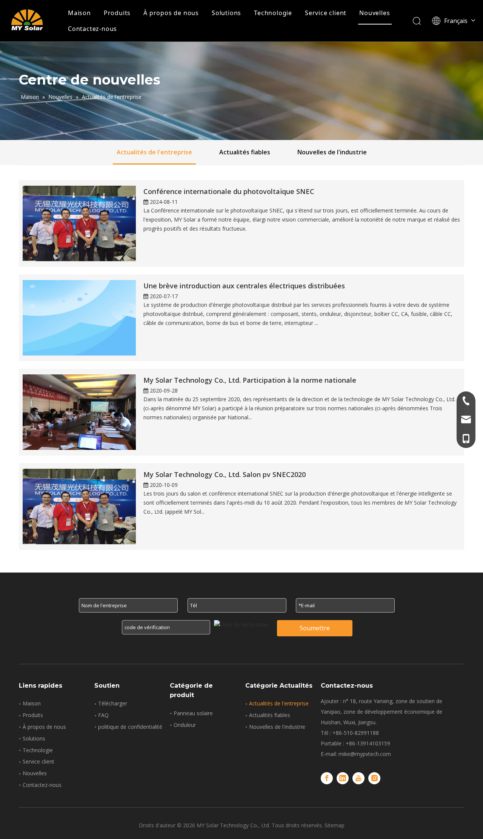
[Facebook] (327, 778)
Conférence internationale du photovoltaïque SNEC (228, 191)
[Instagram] (374, 778)
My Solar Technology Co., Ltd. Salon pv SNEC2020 (224, 474)
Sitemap (335, 825)
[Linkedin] (343, 778)
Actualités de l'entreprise (154, 152)
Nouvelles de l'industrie (332, 152)
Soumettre (315, 628)
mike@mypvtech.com (364, 753)
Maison (79, 13)
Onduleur (185, 724)
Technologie (273, 13)
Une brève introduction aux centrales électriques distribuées (244, 285)
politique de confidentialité (130, 726)
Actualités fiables (244, 152)
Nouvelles (374, 13)
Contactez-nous (92, 29)
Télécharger (112, 703)
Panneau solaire (193, 713)
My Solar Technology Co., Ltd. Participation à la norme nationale (249, 380)
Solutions (226, 13)
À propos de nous (171, 13)
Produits (117, 13)
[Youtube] (358, 778)
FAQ (103, 715)
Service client (325, 13)
